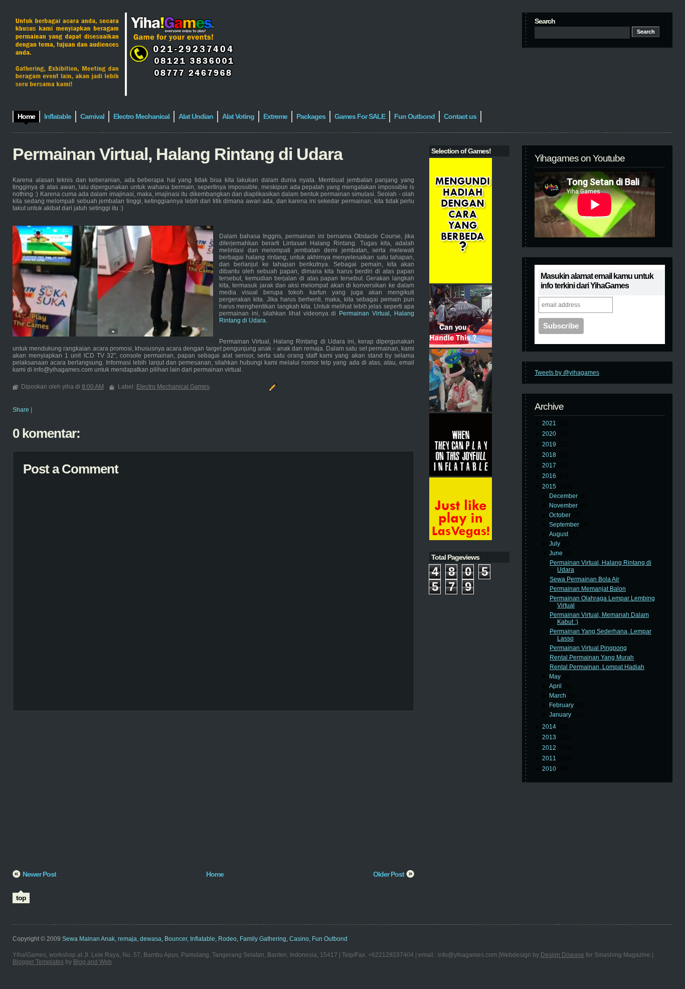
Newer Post (39, 874)
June (556, 553)
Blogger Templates (38, 961)
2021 (550, 423)
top (21, 898)
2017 (550, 465)
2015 (550, 486)
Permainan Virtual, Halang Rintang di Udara (177, 153)
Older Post (388, 874)
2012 (550, 747)
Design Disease (562, 954)
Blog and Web (92, 961)
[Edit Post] (271, 386)
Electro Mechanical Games (173, 386)
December (564, 496)
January (561, 714)
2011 (550, 758)
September (565, 524)
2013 (550, 737)
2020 (550, 433)
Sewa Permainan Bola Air (584, 579)
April (556, 686)
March (558, 695)
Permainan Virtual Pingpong (588, 647)
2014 (550, 726)
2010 (550, 768)
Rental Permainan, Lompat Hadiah (597, 667)
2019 (550, 444)
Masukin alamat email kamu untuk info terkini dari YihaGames (597, 281)
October (560, 515)
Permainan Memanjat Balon (588, 588)
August (559, 534)
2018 (550, 454)
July (555, 543)
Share (21, 409)
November (564, 505)
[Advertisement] (213, 794)
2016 (550, 475)
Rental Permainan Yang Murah (592, 657)
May (555, 676)
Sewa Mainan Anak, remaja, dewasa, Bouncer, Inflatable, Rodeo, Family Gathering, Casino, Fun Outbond (205, 938)
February (562, 705)
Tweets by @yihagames (567, 372)
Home (215, 874)
